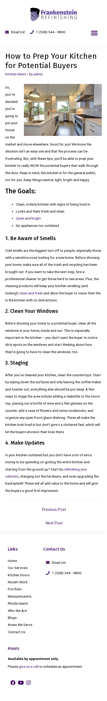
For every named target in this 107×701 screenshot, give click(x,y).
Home (12, 561)
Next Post (54, 523)
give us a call (28, 666)
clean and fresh (31, 293)
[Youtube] (20, 682)
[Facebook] (13, 682)
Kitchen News (15, 74)
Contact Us (16, 632)
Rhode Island (18, 603)
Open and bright (28, 218)
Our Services (18, 568)
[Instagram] (28, 682)
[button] (94, 32)
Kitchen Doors (19, 575)
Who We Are (17, 611)
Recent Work (18, 582)
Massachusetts (19, 596)
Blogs (12, 618)
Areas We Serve (20, 625)
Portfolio (15, 589)
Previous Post (54, 509)
